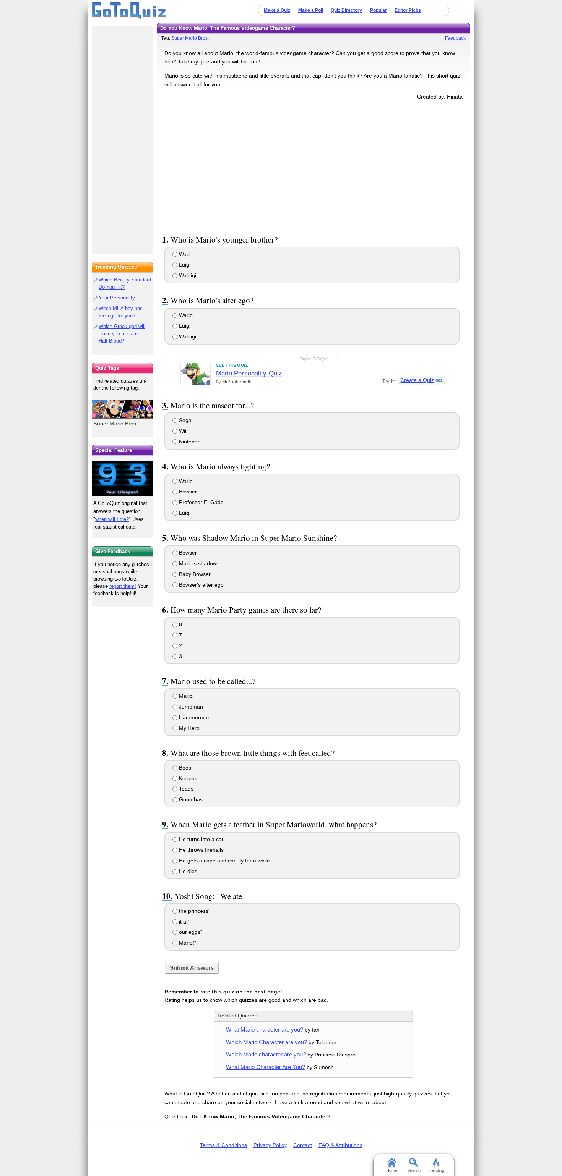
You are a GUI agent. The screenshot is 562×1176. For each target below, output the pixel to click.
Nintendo (189, 441)
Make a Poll (310, 10)
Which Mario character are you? (266, 1054)
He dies (187, 871)
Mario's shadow (197, 563)
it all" (183, 922)
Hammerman (194, 717)
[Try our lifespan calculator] (122, 478)
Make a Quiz (277, 10)
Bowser (187, 492)
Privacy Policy (270, 1145)
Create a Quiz (417, 380)
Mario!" (186, 943)
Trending (436, 1170)
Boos (184, 768)
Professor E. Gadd (200, 502)
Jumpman (190, 707)
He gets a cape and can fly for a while (223, 860)
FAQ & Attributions (340, 1145)
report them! (122, 586)
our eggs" (189, 932)
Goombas (190, 799)
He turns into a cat (200, 839)
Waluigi (186, 275)
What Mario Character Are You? (265, 1067)
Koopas (187, 778)
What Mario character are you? (264, 1029)
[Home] (129, 10)
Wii (181, 431)
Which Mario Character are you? (266, 1042)
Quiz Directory (346, 10)
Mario (185, 696)
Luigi (183, 265)
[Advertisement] (313, 165)
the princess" (193, 911)
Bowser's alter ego (200, 585)
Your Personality (117, 298)
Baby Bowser (194, 574)
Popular (378, 10)
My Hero (188, 728)
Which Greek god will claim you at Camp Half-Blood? (122, 334)
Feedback (455, 38)
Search (414, 1170)
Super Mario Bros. (190, 38)
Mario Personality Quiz (249, 373)
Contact (302, 1145)
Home (391, 1170)
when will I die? (112, 519)
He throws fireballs (200, 850)
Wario (185, 254)
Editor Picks (408, 10)
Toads (185, 789)
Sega (184, 420)
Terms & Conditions (223, 1145)
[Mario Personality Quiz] (195, 374)
